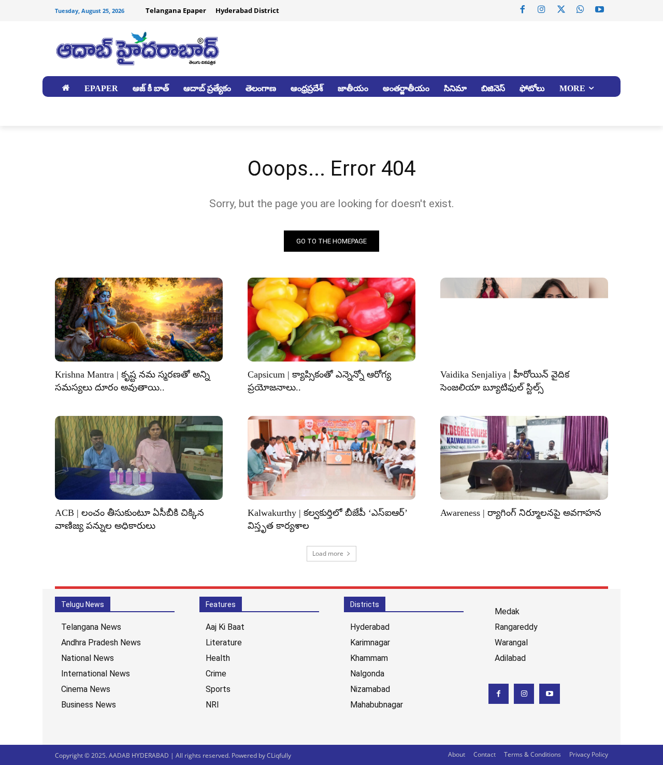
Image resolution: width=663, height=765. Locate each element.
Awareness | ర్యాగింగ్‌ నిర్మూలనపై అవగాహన (520, 513)
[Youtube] (600, 10)
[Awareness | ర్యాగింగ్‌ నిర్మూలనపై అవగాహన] (524, 458)
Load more (327, 553)
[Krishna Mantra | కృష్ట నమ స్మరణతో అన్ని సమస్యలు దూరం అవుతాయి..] (139, 320)
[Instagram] (542, 10)
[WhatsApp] (580, 10)
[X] (561, 10)
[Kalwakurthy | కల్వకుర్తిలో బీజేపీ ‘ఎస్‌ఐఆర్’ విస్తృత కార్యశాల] (331, 458)
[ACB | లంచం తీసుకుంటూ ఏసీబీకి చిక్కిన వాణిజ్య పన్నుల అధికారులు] (139, 458)
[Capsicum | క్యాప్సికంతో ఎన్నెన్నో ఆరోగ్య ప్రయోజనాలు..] (331, 320)
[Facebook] (522, 10)
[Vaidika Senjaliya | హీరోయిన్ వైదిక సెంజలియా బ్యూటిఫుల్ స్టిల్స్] (524, 320)
